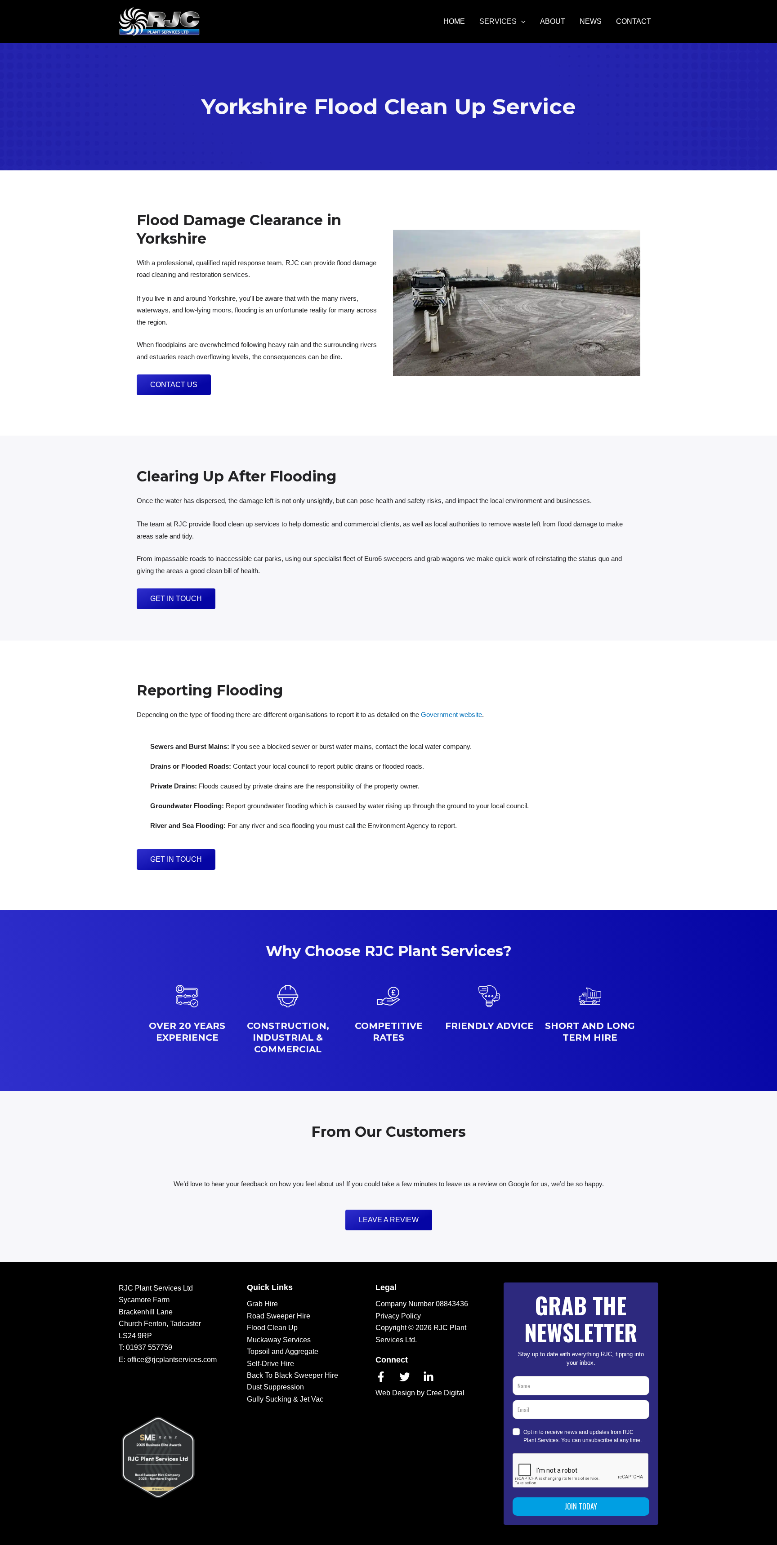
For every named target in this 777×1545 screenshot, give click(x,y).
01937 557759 (149, 1347)
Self (253, 1363)
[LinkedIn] (428, 1376)
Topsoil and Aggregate (282, 1351)
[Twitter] (404, 1376)
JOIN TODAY (580, 1506)
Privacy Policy (398, 1316)
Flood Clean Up (272, 1327)
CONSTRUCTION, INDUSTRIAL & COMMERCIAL (288, 1037)
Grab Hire (262, 1304)
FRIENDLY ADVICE (489, 1025)
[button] (521, 22)
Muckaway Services (279, 1340)
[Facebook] (380, 1376)
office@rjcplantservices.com (172, 1359)
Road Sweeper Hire (278, 1316)
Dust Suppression (275, 1387)
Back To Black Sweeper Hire (292, 1375)
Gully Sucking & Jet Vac (285, 1399)
